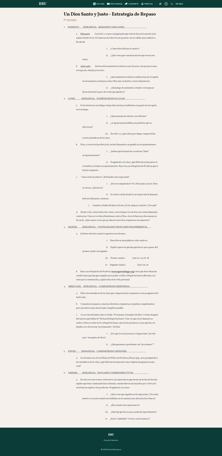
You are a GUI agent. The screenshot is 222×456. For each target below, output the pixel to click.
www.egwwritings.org (123, 271)
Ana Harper (71, 20)
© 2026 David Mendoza (111, 449)
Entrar (179, 4)
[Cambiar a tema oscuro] (166, 4)
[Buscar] (172, 3)
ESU (42, 4)
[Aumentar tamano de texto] (160, 3)
